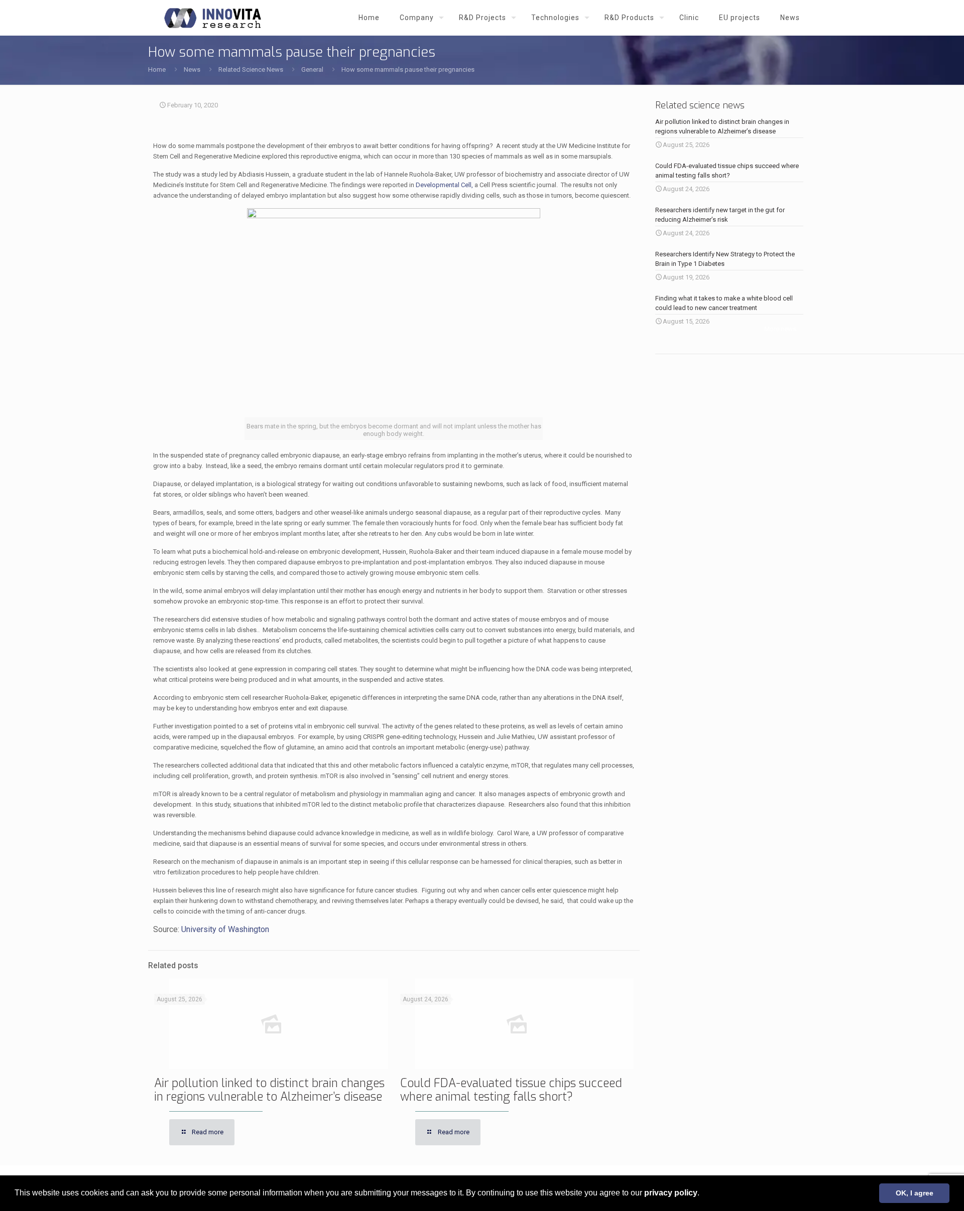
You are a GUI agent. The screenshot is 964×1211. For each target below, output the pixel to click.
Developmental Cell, (444, 185)
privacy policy (670, 1192)
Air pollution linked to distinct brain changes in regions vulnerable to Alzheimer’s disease (269, 1090)
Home (157, 69)
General (312, 69)
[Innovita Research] (212, 17)
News (192, 69)
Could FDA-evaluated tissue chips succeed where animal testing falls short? (511, 1090)
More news (780, 329)
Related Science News (250, 69)
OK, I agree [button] (914, 1193)
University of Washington (225, 929)
